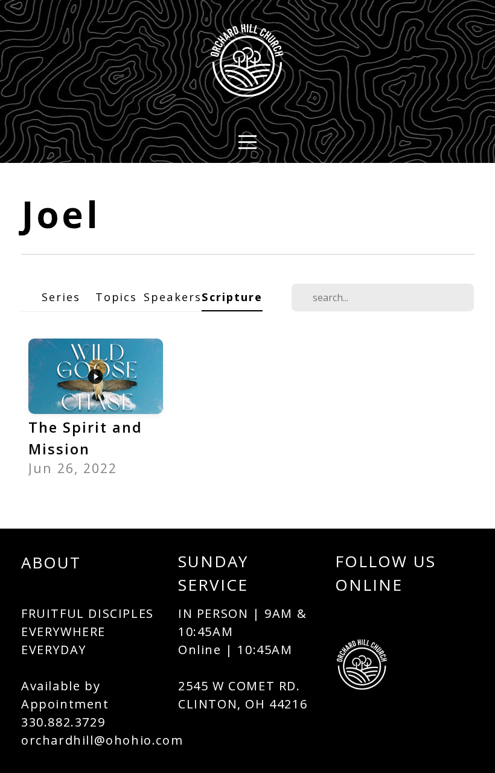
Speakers (173, 296)
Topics (116, 296)
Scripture (232, 296)
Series (61, 296)
